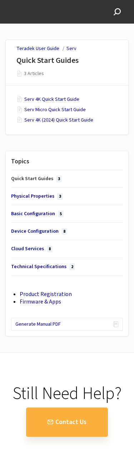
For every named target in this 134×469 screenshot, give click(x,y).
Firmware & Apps (40, 302)
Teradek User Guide (37, 48)
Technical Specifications (42, 266)
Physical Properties (36, 196)
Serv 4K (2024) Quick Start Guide (58, 120)
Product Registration (46, 294)
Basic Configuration (36, 213)
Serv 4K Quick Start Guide (51, 99)
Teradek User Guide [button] (30, 4)
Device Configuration (38, 231)
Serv (71, 48)
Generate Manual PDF (38, 324)
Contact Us (70, 422)
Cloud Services (31, 248)
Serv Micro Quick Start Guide (55, 110)
